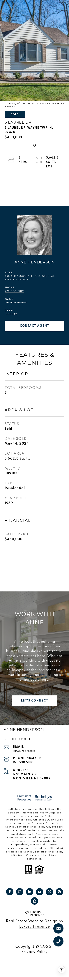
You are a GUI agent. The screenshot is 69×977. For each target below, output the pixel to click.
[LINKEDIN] (29, 891)
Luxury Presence (34, 927)
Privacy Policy (34, 952)
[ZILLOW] (34, 901)
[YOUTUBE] (39, 891)
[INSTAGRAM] (19, 891)
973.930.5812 (14, 291)
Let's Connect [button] (34, 700)
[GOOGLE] (59, 891)
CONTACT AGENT (34, 325)
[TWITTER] (49, 891)
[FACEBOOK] (9, 891)
